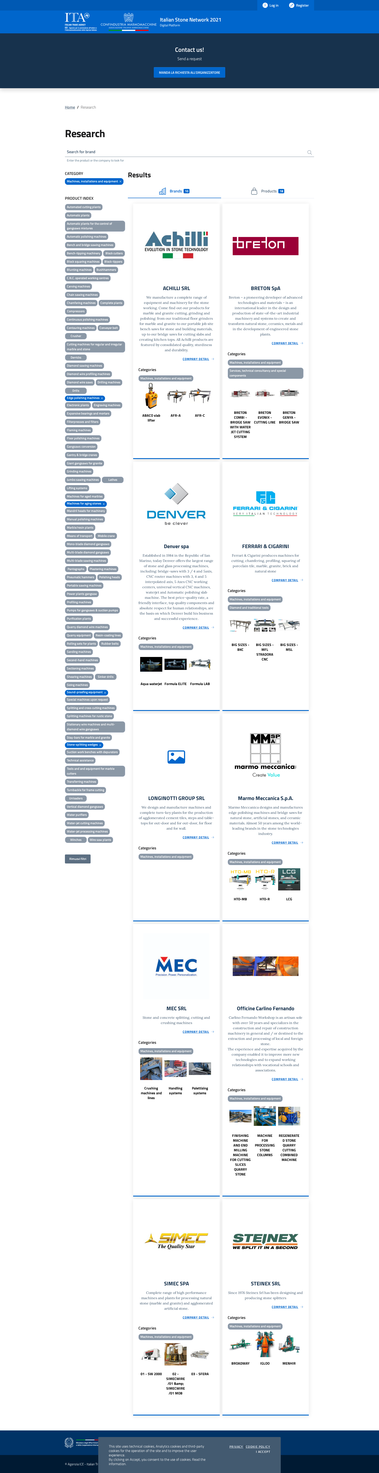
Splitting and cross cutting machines (91, 707)
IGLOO (265, 1363)
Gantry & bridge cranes (82, 454)
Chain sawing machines (82, 294)
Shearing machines (79, 676)
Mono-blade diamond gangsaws (88, 544)
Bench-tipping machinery (83, 253)
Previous (135, 403)
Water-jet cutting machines (85, 823)
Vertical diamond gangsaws (85, 806)
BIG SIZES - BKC (240, 647)
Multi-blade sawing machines (86, 560)
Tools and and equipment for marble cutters (90, 771)
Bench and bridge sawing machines (90, 244)
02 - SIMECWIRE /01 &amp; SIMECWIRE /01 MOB (175, 1383)
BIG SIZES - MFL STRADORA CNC (265, 652)
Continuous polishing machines (87, 319)
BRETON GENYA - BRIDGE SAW (289, 417)
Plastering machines (103, 569)
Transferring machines (81, 781)
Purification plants (79, 618)
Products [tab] (272, 191)
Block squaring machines (83, 261)
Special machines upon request (87, 699)
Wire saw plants (100, 839)
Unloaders (76, 798)
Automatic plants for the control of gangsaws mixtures (89, 226)
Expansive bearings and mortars (88, 413)
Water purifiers (77, 814)
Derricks (76, 357)
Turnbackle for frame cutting (85, 790)
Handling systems (175, 1090)
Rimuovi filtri (77, 858)
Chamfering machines (81, 302)
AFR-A (176, 415)
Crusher (76, 336)
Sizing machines (77, 684)
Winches (76, 839)
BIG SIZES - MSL (289, 647)
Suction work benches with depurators (92, 752)
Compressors (76, 311)
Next (218, 403)
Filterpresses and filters (82, 421)
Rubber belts (110, 643)
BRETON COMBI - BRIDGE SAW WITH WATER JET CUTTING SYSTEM (240, 424)
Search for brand (81, 152)
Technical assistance (80, 760)
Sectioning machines (80, 668)
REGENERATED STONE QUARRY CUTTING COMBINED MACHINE (289, 1147)
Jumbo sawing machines (83, 479)
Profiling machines (79, 602)
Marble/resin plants (80, 527)
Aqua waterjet (151, 683)
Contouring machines (81, 327)
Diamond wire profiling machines (88, 373)
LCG (289, 899)
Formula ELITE (175, 683)
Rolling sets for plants (81, 643)
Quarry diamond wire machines (87, 626)
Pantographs (76, 569)
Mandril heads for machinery (86, 510)
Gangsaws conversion (81, 446)
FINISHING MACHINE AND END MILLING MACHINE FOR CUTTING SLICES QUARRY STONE (240, 1155)
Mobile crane (106, 535)
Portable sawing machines (84, 585)
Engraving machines (107, 405)
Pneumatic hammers (80, 577)
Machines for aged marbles (85, 496)
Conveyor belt (109, 327)
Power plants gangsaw (82, 593)
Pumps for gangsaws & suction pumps (92, 610)
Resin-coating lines (108, 635)
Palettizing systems (200, 1090)
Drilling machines (109, 382)
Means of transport (79, 535)
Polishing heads (109, 577)
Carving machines (78, 286)
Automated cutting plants (84, 207)
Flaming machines (79, 430)
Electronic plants (78, 405)
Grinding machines (79, 471)
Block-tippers (113, 261)
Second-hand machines (82, 660)
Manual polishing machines (85, 519)
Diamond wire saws (80, 382)
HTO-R (265, 899)
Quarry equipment (79, 635)
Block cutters (114, 253)
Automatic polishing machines (86, 236)
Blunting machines (79, 269)
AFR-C (200, 415)
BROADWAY (240, 1363)
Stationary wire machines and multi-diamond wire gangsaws (91, 726)
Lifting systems (77, 488)
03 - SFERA (200, 1373)
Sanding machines (79, 651)
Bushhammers (106, 269)
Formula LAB (200, 683)
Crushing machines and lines (151, 1092)
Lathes (112, 479)
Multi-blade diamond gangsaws (88, 552)
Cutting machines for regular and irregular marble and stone (94, 346)
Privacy (236, 1446)
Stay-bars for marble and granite (88, 737)
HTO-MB (240, 899)
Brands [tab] (179, 191)
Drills (75, 390)
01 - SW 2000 (151, 1373)
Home (70, 107)
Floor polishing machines (83, 438)
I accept (263, 1451)
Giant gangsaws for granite (84, 463)
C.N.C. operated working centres (88, 278)
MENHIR (289, 1363)
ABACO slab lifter (151, 418)
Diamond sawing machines (84, 365)
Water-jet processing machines (87, 831)
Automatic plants (78, 215)
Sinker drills (106, 676)
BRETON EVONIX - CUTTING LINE (264, 417)
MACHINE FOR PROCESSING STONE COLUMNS (265, 1145)
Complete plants (111, 302)
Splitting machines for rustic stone (89, 716)
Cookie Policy (258, 1446)
